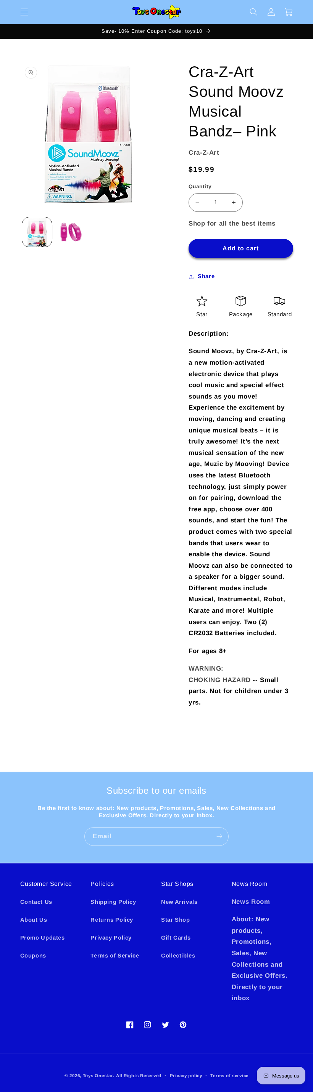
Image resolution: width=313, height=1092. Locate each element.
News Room (251, 901)
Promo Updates (42, 938)
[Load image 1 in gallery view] (37, 232)
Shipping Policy (113, 902)
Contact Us (36, 902)
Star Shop (175, 920)
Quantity (200, 186)
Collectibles (178, 956)
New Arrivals (179, 902)
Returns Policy (111, 920)
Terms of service (229, 1075)
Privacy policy (186, 1075)
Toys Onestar (98, 1075)
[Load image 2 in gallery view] (71, 232)
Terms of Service (114, 956)
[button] (24, 12)
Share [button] (206, 276)
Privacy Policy (111, 938)
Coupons (33, 956)
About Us (33, 920)
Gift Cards (175, 938)
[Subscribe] (219, 836)
